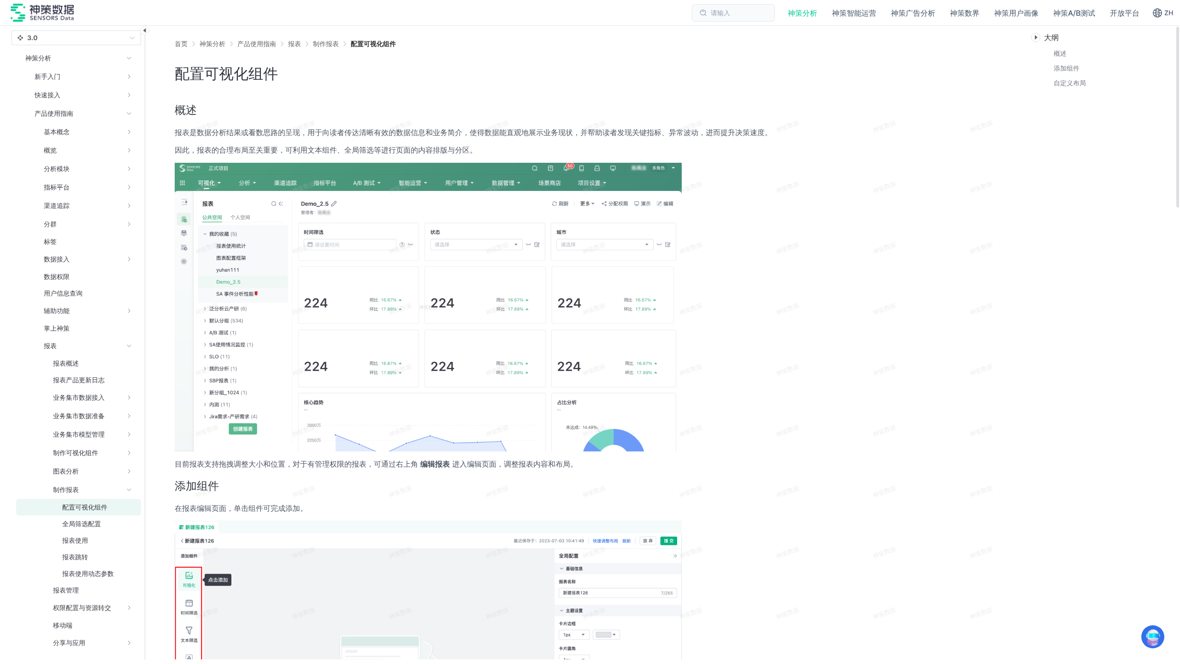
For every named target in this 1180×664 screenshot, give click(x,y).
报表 (294, 43)
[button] (1162, 13)
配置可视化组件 (373, 43)
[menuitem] (78, 76)
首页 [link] (181, 44)
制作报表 (326, 43)
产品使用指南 (256, 43)
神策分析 (212, 43)
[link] (212, 44)
